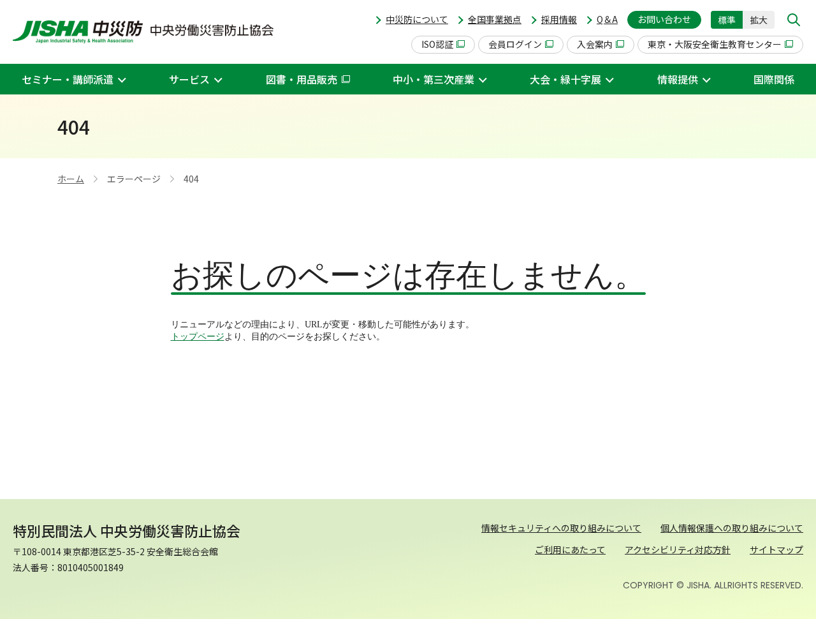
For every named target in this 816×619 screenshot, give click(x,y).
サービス (189, 79)
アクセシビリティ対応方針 (678, 549)
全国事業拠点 (494, 19)
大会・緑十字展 (565, 79)
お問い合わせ (664, 19)
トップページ (197, 336)
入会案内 (595, 44)
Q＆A (607, 19)
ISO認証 (437, 44)
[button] (793, 19)
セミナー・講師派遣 (67, 79)
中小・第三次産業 (433, 79)
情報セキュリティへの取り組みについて (561, 527)
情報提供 (677, 79)
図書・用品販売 (301, 79)
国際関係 (774, 79)
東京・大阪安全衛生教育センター (715, 44)
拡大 (759, 19)
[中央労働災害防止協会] (143, 31)
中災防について (417, 19)
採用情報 (559, 19)
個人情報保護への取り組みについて (731, 527)
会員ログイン (515, 44)
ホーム (70, 178)
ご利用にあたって (570, 549)
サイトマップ (776, 549)
